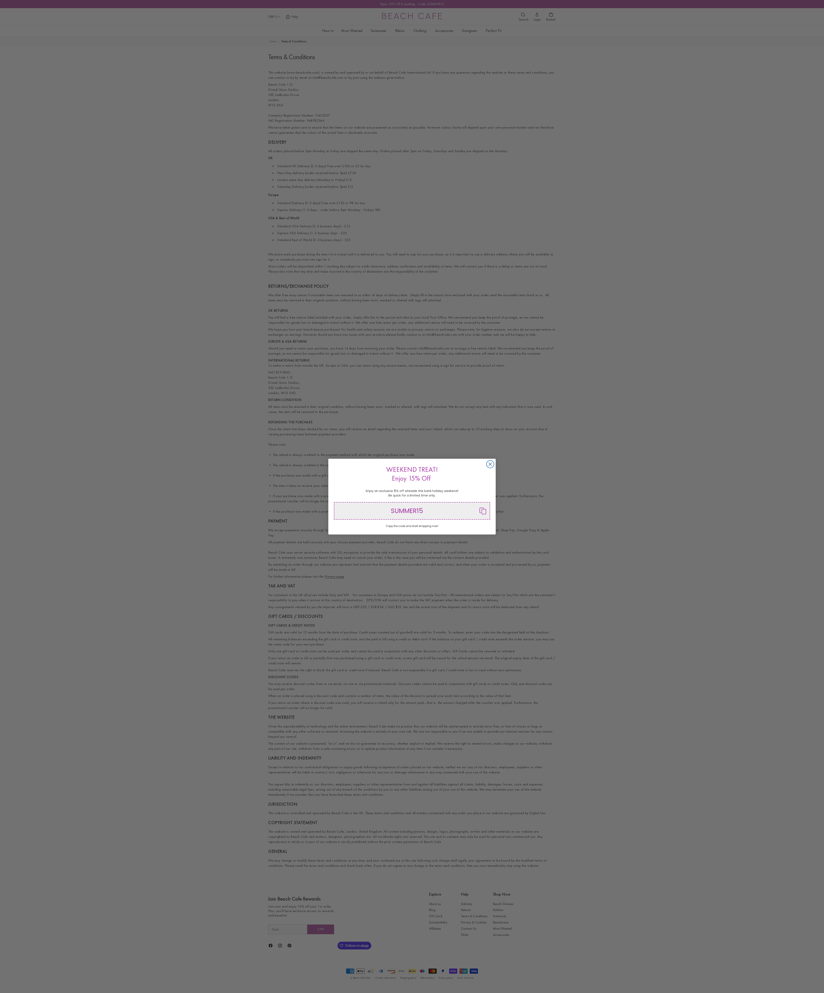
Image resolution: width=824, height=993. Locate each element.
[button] (412, 511)
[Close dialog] (490, 464)
